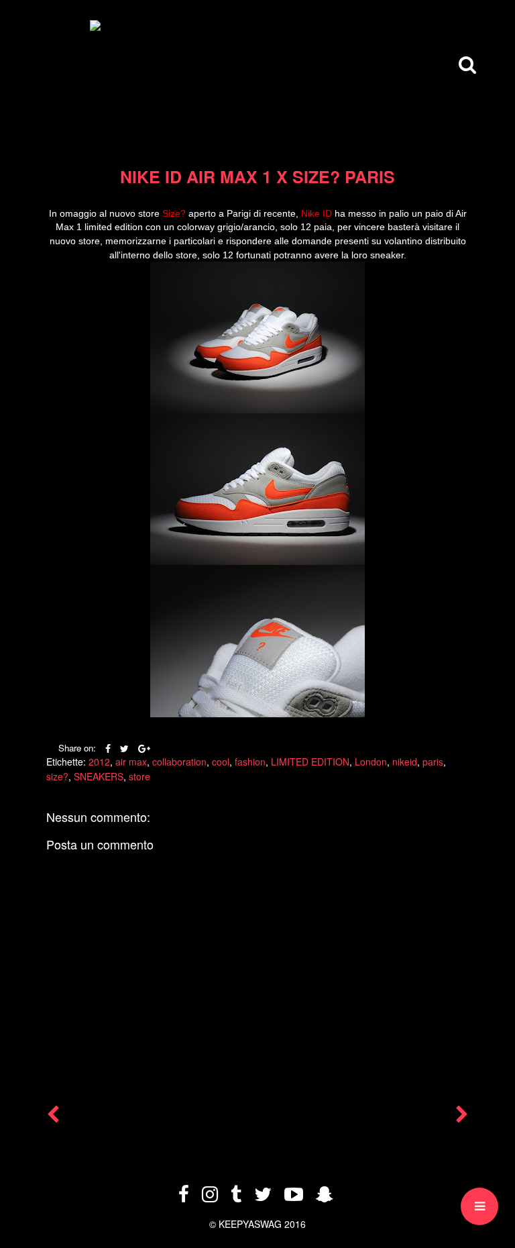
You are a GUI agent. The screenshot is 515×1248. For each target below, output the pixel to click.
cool (220, 761)
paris (432, 761)
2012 (99, 761)
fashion (250, 761)
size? (57, 776)
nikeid (404, 761)
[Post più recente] (53, 1117)
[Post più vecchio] (462, 1117)
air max (131, 761)
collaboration (179, 761)
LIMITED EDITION (310, 761)
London (371, 761)
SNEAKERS (98, 776)
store (139, 776)
